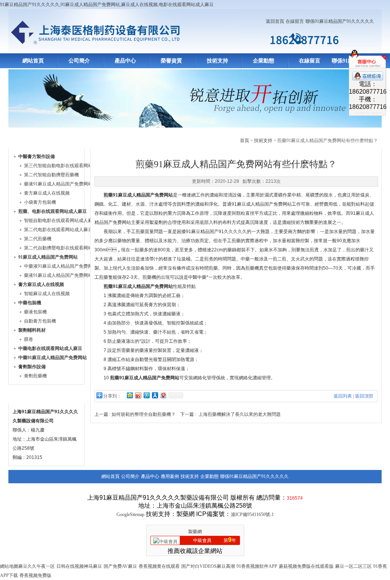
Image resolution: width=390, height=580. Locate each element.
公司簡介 (79, 61)
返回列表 (343, 396)
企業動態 (263, 61)
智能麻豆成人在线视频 (47, 293)
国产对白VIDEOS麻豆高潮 (208, 566)
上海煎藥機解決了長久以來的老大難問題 (239, 414)
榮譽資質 (171, 61)
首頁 (244, 140)
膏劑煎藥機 (35, 376)
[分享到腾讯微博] (146, 395)
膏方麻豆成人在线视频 (47, 193)
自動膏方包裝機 (40, 321)
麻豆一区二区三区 (353, 566)
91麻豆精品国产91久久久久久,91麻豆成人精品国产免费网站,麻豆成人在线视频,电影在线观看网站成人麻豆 (107, 4)
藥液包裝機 (35, 312)
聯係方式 (26, 394)
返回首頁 (275, 21)
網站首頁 (33, 61)
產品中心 (125, 61)
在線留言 (295, 21)
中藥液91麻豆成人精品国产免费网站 (60, 266)
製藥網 (195, 531)
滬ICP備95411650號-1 (252, 514)
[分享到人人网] (154, 395)
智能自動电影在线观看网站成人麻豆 (60, 220)
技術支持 (217, 61)
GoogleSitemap (130, 514)
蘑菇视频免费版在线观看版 (306, 566)
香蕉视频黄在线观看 (159, 566)
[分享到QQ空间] (129, 395)
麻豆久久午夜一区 (36, 566)
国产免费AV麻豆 (120, 566)
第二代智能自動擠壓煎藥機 (51, 174)
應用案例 (170, 476)
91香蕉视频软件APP (257, 566)
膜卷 (28, 339)
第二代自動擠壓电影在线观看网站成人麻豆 (67, 248)
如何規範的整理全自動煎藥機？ (144, 414)
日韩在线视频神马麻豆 (79, 566)
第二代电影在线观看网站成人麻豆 (58, 229)
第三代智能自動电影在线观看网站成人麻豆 (67, 165)
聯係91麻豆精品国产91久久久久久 (339, 21)
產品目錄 (26, 139)
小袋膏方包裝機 (40, 202)
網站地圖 (9, 566)
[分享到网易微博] (163, 395)
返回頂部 (364, 396)
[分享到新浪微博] (138, 395)
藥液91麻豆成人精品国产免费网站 (58, 184)
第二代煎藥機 (37, 238)
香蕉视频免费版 (35, 575)
